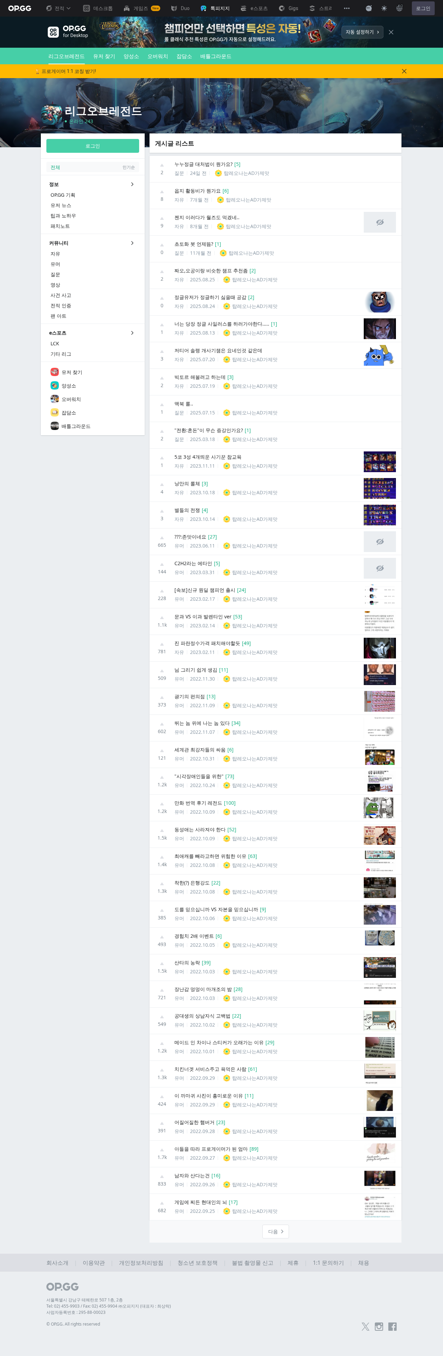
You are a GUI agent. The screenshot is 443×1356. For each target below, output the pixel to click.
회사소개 (57, 1262)
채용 (363, 1262)
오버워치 (157, 56)
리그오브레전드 (66, 56)
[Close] (391, 32)
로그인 (423, 8)
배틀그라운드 (216, 56)
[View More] (347, 8)
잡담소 (184, 56)
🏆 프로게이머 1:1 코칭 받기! (65, 71)
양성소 (131, 56)
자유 (179, 199)
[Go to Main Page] (19, 8)
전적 (59, 8)
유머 (179, 545)
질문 (179, 173)
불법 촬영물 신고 (252, 1262)
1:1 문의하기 (328, 1262)
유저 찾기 (104, 56)
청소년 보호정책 (198, 1262)
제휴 (293, 1262)
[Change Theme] (384, 8)
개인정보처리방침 (141, 1262)
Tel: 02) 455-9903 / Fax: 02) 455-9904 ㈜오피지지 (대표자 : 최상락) (108, 1306)
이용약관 (94, 1262)
